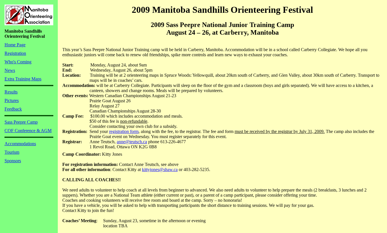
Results (11, 92)
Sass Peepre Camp (21, 122)
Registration (15, 53)
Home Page (15, 44)
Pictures (12, 100)
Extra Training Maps (23, 78)
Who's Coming (18, 61)
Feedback (13, 109)
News (10, 70)
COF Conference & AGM (28, 130)
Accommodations (20, 143)
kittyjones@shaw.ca (160, 169)
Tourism (12, 152)
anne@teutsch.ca (132, 141)
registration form (124, 131)
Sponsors (13, 160)
